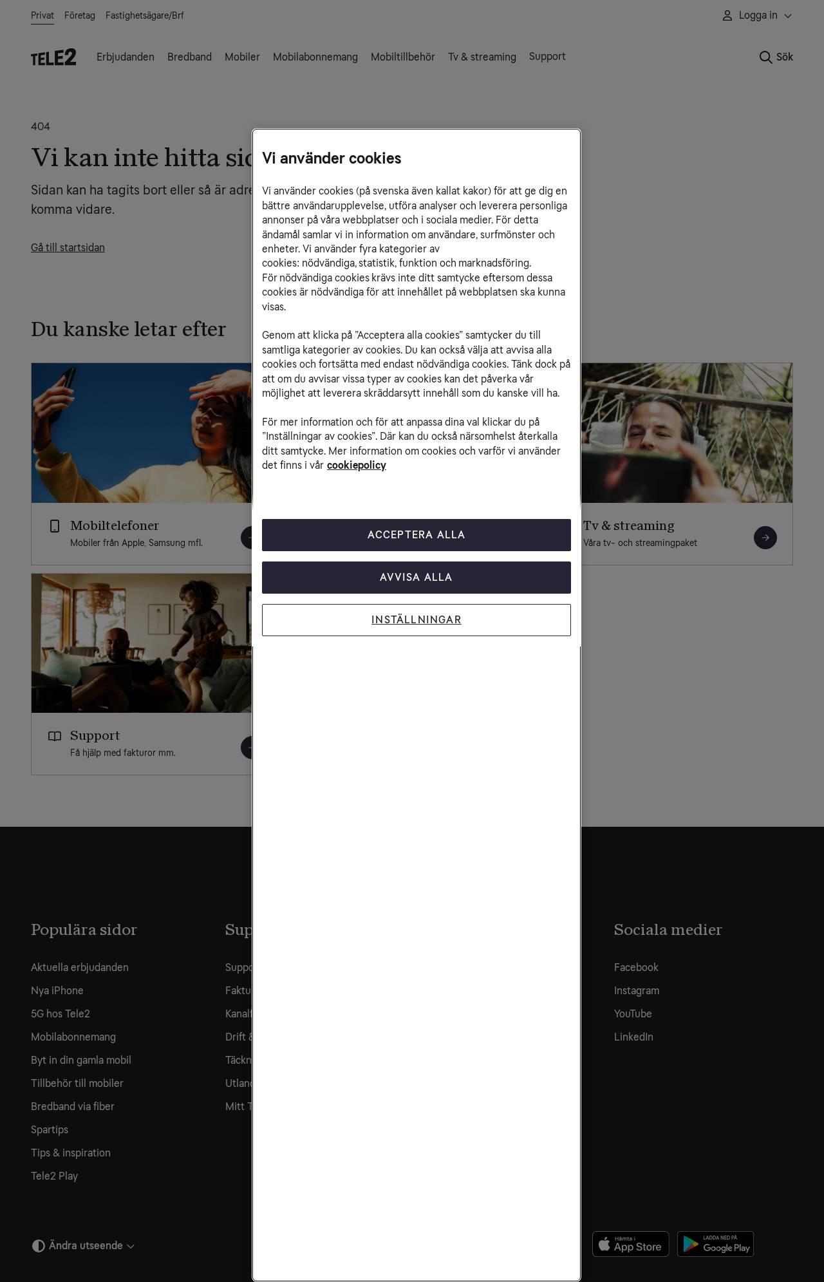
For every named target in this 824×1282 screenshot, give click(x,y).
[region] (416, 705)
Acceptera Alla (417, 535)
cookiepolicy (356, 465)
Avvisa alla (416, 577)
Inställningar (416, 620)
